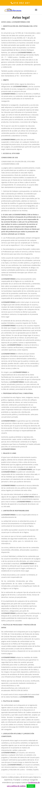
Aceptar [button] (31, 786)
